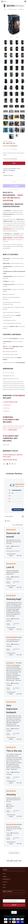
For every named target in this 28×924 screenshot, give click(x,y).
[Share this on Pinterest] (12, 464)
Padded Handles (7, 405)
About (4, 873)
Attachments (19, 395)
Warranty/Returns (6, 879)
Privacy (4, 884)
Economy (19, 428)
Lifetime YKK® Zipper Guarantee (10, 459)
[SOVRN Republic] (14, 6)
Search (4, 887)
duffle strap (18, 239)
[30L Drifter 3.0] (14, 24)
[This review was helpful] (17, 694)
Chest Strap (6, 408)
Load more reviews (14, 853)
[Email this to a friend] (15, 464)
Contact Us (5, 882)
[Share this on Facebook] (9, 464)
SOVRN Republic (9, 916)
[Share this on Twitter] (7, 464)
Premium (5, 430)
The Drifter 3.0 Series (12, 9)
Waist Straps (11, 426)
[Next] (17, 37)
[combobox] (18, 525)
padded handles (10, 239)
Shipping (4, 876)
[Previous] (11, 37)
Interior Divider (6, 444)
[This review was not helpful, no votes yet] (20, 555)
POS (13, 916)
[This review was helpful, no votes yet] (17, 555)
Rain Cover (5, 426)
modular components (7, 237)
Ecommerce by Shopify (20, 916)
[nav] (4, 1)
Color (4, 172)
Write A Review (18, 509)
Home (5, 9)
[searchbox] (12, 516)
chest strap (5, 241)
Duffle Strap (6, 411)
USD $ (14, 912)
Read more (18, 680)
